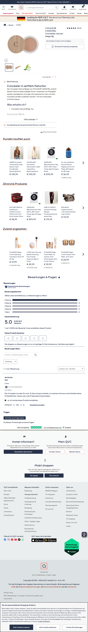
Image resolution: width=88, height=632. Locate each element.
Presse (6, 508)
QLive (6, 504)
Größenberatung (30, 498)
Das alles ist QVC (72, 494)
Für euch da (49, 509)
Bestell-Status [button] (74, 452)
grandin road (38, 596)
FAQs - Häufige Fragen (32, 521)
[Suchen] (57, 7)
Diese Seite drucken (50, 132)
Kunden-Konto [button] (55, 452)
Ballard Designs (12, 596)
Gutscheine (49, 498)
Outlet (68, 526)
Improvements (8, 598)
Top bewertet (62, 13)
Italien (49, 575)
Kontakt (6, 494)
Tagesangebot (8, 13)
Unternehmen (71, 491)
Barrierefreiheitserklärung (75, 502)
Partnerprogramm (51, 505)
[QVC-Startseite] (5, 25)
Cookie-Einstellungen (74, 627)
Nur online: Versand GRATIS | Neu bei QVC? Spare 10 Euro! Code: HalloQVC (43, 2)
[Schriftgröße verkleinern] (56, 77)
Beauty (11, 25)
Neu (17, 13)
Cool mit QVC (40, 13)
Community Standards (52, 587)
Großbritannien (41, 575)
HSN (5, 596)
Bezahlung (28, 508)
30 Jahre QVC (27, 13)
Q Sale (71, 13)
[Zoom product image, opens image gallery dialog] (6, 60)
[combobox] (40, 8)
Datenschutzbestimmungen (29, 587)
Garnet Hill (30, 596)
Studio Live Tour (71, 522)
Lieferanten (8, 511)
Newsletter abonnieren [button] (23, 452)
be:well (51, 13)
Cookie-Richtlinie (44, 621)
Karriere (69, 511)
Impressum (72, 587)
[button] (3, 8)
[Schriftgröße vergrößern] (53, 77)
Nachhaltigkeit (71, 498)
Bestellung (28, 491)
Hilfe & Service (30, 525)
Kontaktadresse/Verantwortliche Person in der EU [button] (26, 125)
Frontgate (22, 596)
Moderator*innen (72, 515)
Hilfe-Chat (7, 491)
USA (33, 575)
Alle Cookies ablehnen (47, 627)
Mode (79, 13)
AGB (13, 587)
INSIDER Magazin (51, 491)
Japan (54, 575)
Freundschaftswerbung (53, 502)
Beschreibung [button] (12, 81)
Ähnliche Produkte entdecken (66, 46)
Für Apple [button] (34, 475)
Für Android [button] (54, 475)
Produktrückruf (9, 515)
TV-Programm (50, 494)
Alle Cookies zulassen (21, 627)
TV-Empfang (70, 519)
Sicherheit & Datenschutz (33, 518)
